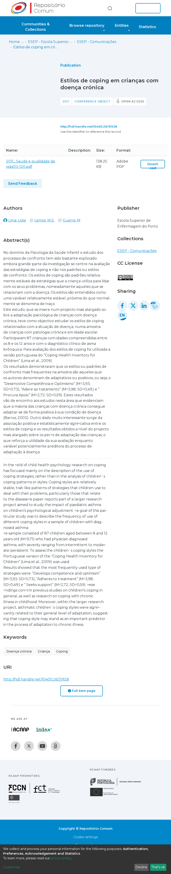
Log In (146, 8)
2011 (66, 101)
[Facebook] (15, 746)
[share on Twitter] (133, 306)
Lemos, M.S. (44, 220)
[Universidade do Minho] (15, 803)
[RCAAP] (56, 746)
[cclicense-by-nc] (125, 275)
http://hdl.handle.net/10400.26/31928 (88, 126)
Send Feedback (22, 183)
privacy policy (61, 858)
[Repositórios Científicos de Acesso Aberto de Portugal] (20, 729)
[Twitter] (29, 746)
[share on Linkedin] (144, 306)
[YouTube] (42, 746)
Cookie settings (85, 837)
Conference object (93, 101)
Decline (141, 867)
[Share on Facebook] (122, 306)
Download (152, 166)
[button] (125, 8)
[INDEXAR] (44, 729)
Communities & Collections (36, 27)
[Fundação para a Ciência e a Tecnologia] (35, 792)
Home (14, 42)
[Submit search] (110, 8)
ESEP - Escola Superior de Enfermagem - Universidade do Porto (50, 42)
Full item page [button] (83, 691)
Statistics (147, 27)
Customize (11, 867)
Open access (132, 101)
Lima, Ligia (17, 220)
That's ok (158, 867)
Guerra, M (71, 220)
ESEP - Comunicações (96, 42)
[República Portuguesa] (118, 785)
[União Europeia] (106, 796)
